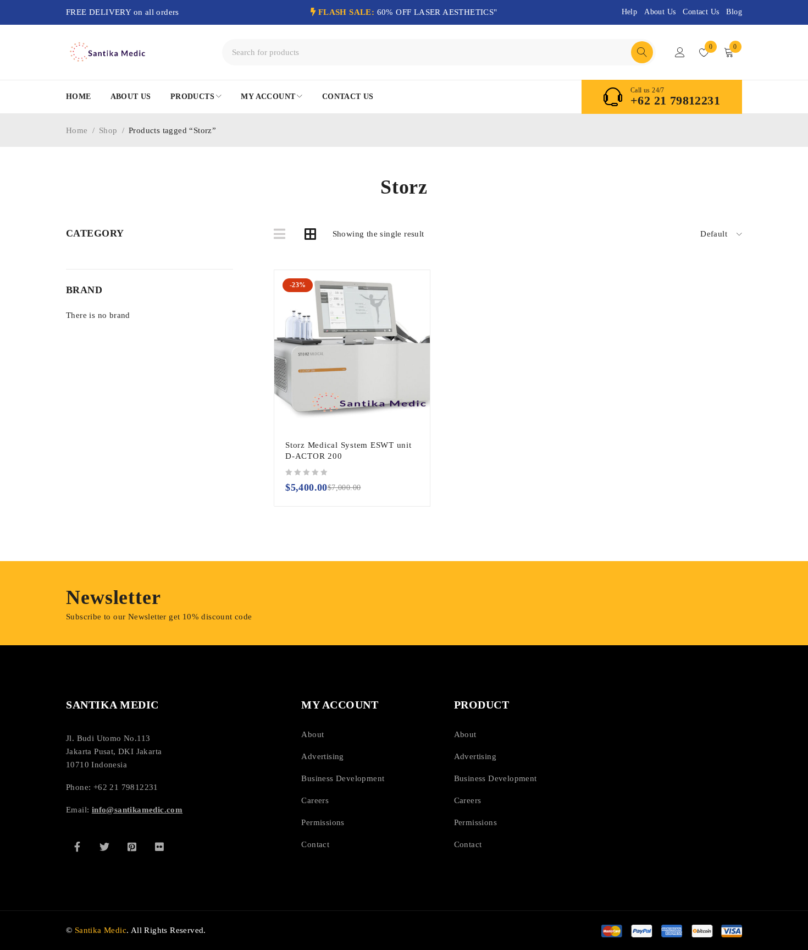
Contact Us (701, 12)
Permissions (322, 822)
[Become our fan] (77, 847)
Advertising (322, 756)
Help (630, 12)
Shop (108, 130)
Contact (315, 844)
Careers (315, 800)
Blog (734, 12)
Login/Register (680, 52)
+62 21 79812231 (675, 100)
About (312, 734)
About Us (660, 12)
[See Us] (132, 847)
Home (77, 130)
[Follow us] (104, 847)
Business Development (342, 778)
